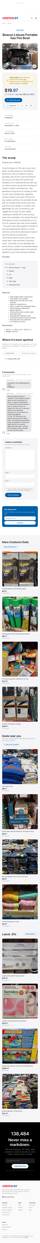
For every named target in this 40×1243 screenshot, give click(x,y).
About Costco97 (6, 1227)
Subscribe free (20, 1166)
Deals (9, 23)
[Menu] (36, 18)
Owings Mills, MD (13, 359)
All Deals (4, 1205)
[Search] (32, 18)
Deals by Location (7, 1207)
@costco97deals (9, 1197)
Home (4, 23)
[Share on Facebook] (21, 106)
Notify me (20, 523)
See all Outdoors (11, 547)
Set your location (12, 744)
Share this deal (14, 100)
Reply (8, 390)
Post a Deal (32, 1205)
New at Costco (6, 1212)
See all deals (31, 934)
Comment (9, 448)
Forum (30, 1207)
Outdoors (20, 30)
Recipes (20, 1210)
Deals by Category (7, 1210)
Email (7, 481)
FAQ (30, 1210)
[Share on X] (26, 106)
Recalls (20, 1207)
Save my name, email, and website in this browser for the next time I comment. (20, 489)
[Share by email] (31, 106)
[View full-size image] (34, 66)
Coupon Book (6, 1214)
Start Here (5, 1224)
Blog (19, 1205)
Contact (4, 1229)
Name (7, 472)
